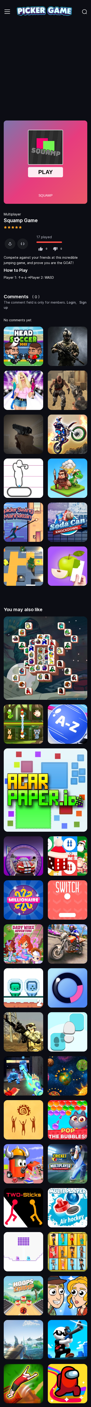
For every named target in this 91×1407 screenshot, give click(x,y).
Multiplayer (12, 214)
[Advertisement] (45, 71)
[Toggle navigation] (7, 11)
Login (71, 302)
